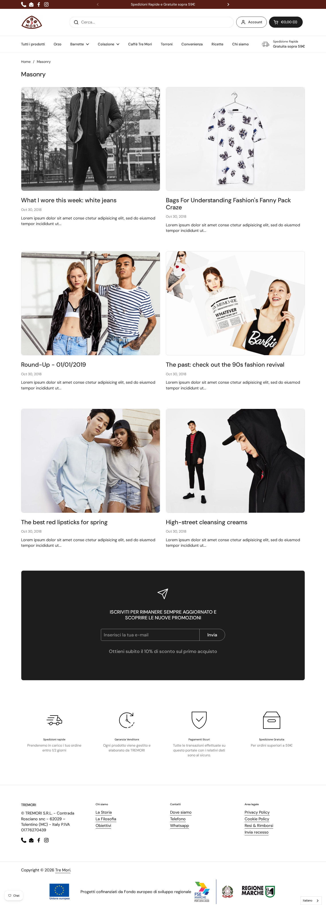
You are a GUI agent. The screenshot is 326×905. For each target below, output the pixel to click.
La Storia (104, 812)
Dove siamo (181, 812)
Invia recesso (257, 832)
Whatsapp (179, 825)
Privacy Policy (257, 812)
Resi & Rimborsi (259, 825)
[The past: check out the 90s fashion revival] (235, 303)
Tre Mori (62, 870)
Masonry (44, 61)
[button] (286, 22)
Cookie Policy (257, 819)
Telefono (178, 819)
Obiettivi (103, 825)
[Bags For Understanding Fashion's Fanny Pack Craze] (235, 139)
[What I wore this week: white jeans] (90, 139)
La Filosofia (106, 819)
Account (255, 22)
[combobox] (311, 900)
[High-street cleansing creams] (235, 461)
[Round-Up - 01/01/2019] (90, 303)
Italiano (307, 900)
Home (26, 61)
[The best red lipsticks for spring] (90, 461)
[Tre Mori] (31, 22)
